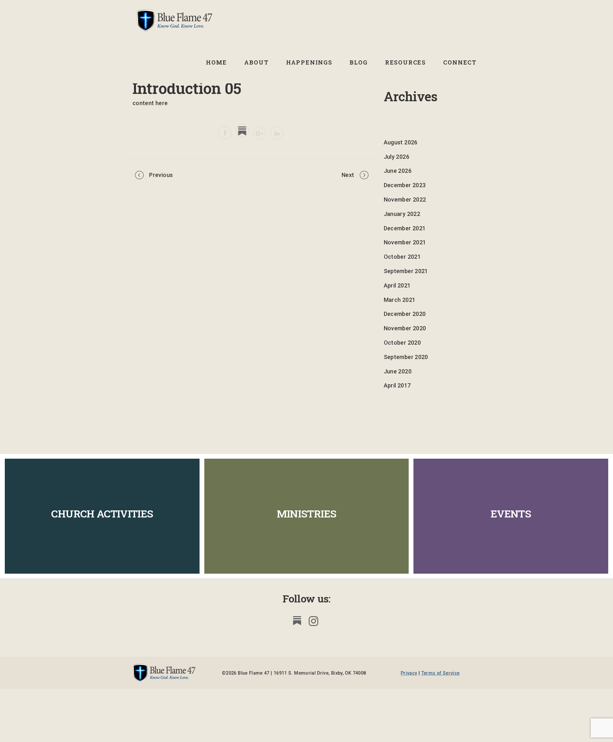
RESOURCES (405, 62)
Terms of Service (440, 673)
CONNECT (460, 62)
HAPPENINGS (309, 62)
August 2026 (401, 142)
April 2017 (397, 385)
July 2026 (396, 156)
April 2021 (397, 285)
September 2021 (406, 271)
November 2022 (405, 199)
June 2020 (398, 371)
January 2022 (402, 213)
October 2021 (402, 256)
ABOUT (256, 62)
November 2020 (405, 328)
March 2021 (400, 299)
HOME (216, 62)
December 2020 (405, 313)
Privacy (409, 673)
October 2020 (402, 342)
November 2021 (405, 242)
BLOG (358, 62)
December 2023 (405, 185)
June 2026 (398, 170)
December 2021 (405, 228)
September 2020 (406, 357)
